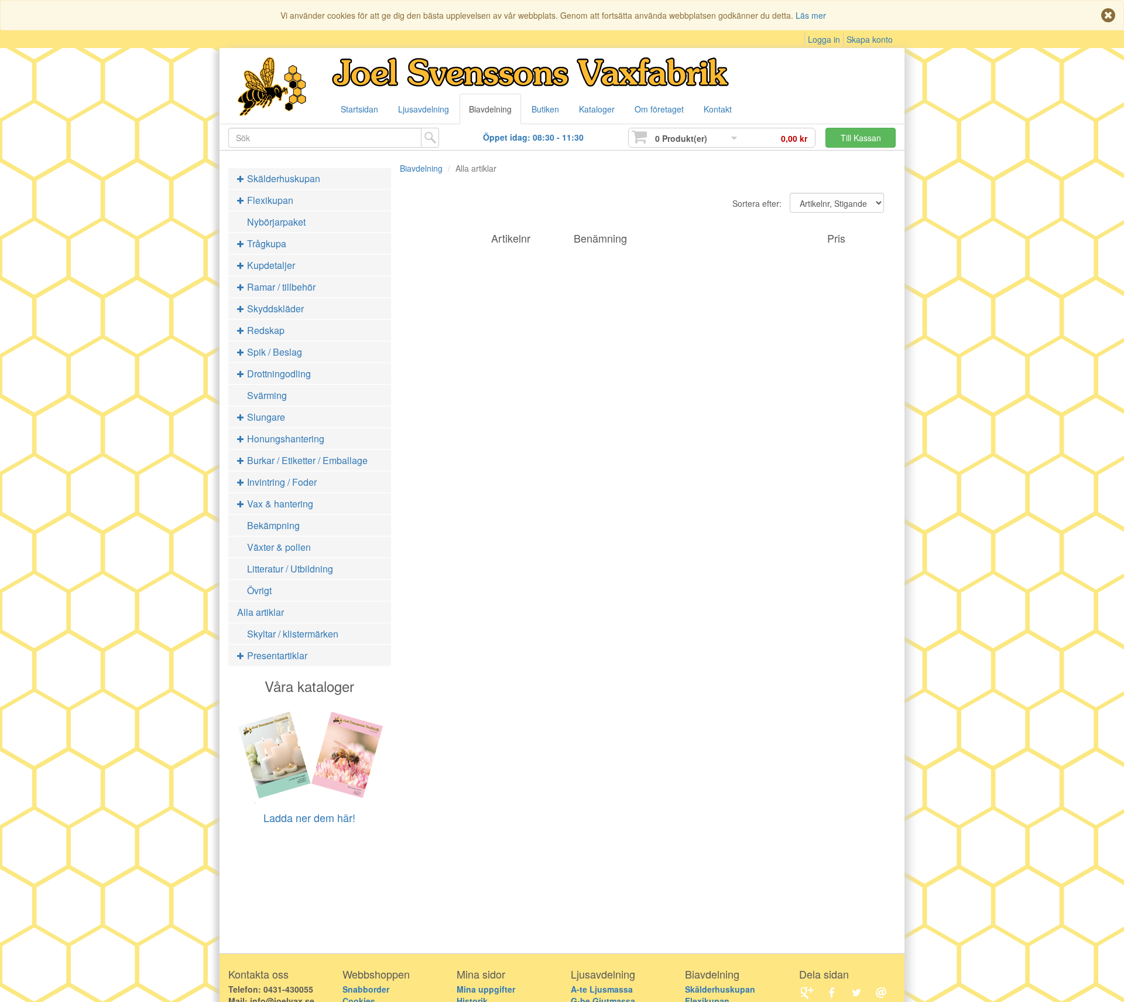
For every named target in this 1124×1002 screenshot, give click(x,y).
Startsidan (359, 109)
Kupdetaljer (270, 265)
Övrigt (259, 590)
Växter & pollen (279, 547)
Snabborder (365, 989)
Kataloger (597, 109)
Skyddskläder (274, 308)
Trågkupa (265, 243)
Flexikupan (269, 200)
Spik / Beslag (273, 352)
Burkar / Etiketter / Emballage (306, 460)
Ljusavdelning (423, 109)
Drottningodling (278, 373)
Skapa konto (870, 39)
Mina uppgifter (486, 989)
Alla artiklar (260, 612)
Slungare (265, 417)
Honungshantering (284, 438)
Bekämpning (273, 525)
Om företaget (659, 109)
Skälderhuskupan (282, 178)
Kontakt (718, 109)
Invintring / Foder (281, 482)
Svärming (267, 395)
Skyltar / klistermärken (292, 633)
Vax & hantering (279, 503)
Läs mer (811, 15)
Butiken (545, 109)
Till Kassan (861, 138)
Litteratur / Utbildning (290, 568)
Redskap (265, 330)
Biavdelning (490, 109)
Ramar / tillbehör (280, 287)
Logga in (824, 39)
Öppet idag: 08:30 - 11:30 (533, 137)
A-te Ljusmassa (602, 989)
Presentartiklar (276, 655)
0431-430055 (288, 989)
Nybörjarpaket (276, 222)
